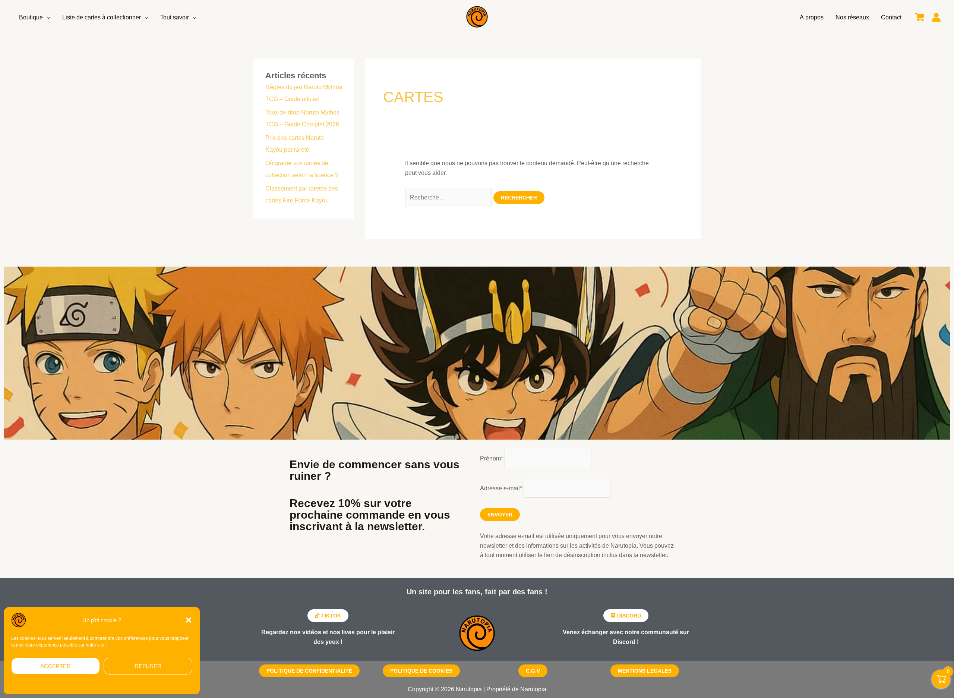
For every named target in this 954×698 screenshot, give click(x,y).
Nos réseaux (852, 17)
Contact (891, 17)
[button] (188, 620)
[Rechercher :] (449, 197)
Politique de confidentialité (122, 683)
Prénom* (491, 458)
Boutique (31, 17)
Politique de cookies (71, 683)
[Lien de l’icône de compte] (936, 17)
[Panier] (919, 17)
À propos (812, 17)
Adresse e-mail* (501, 488)
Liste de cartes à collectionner (101, 17)
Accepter (55, 666)
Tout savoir (174, 17)
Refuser (148, 666)
